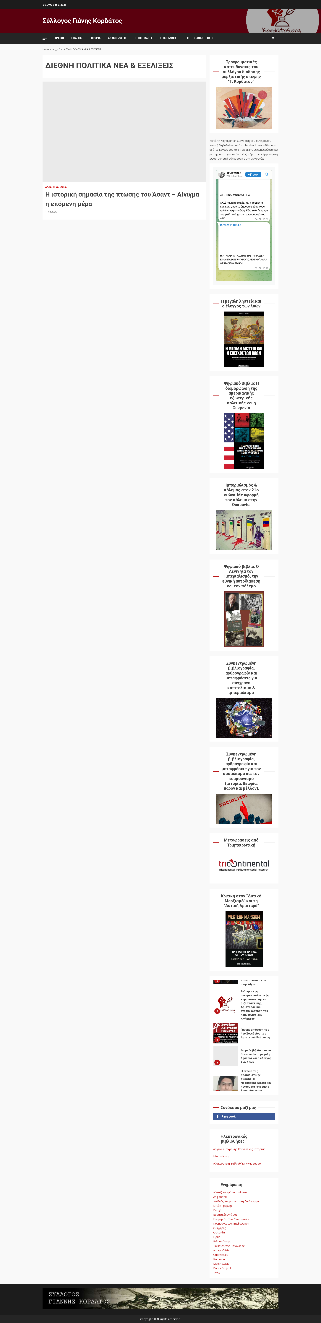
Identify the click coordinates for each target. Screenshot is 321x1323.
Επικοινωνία (168, 38)
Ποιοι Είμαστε (143, 38)
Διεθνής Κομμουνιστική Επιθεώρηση (236, 1201)
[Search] (273, 38)
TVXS (216, 1272)
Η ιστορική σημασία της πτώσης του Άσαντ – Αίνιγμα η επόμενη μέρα (124, 132)
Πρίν (216, 1237)
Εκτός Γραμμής (222, 1205)
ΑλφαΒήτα (220, 1197)
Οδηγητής (219, 1228)
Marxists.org (221, 1156)
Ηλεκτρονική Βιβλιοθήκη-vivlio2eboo (237, 1163)
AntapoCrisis (221, 1250)
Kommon (219, 1259)
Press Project (222, 1268)
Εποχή (217, 1210)
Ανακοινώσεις (117, 38)
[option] (244, 1005)
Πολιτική (77, 38)
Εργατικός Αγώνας (225, 1214)
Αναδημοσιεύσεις (56, 187)
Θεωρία (95, 38)
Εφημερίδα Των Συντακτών (231, 1219)
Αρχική (59, 38)
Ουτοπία (219, 1232)
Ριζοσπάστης (222, 1241)
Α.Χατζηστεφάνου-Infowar (230, 1192)
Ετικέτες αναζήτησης (199, 38)
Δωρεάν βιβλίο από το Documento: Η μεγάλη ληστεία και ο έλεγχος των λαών (225, 1056)
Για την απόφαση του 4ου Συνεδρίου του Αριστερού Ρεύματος (225, 1033)
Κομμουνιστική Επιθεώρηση (231, 1223)
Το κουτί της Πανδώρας (229, 1246)
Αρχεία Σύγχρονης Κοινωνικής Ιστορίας (239, 1149)
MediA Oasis (221, 1263)
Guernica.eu (220, 1254)
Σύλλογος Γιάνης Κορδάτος (82, 21)
